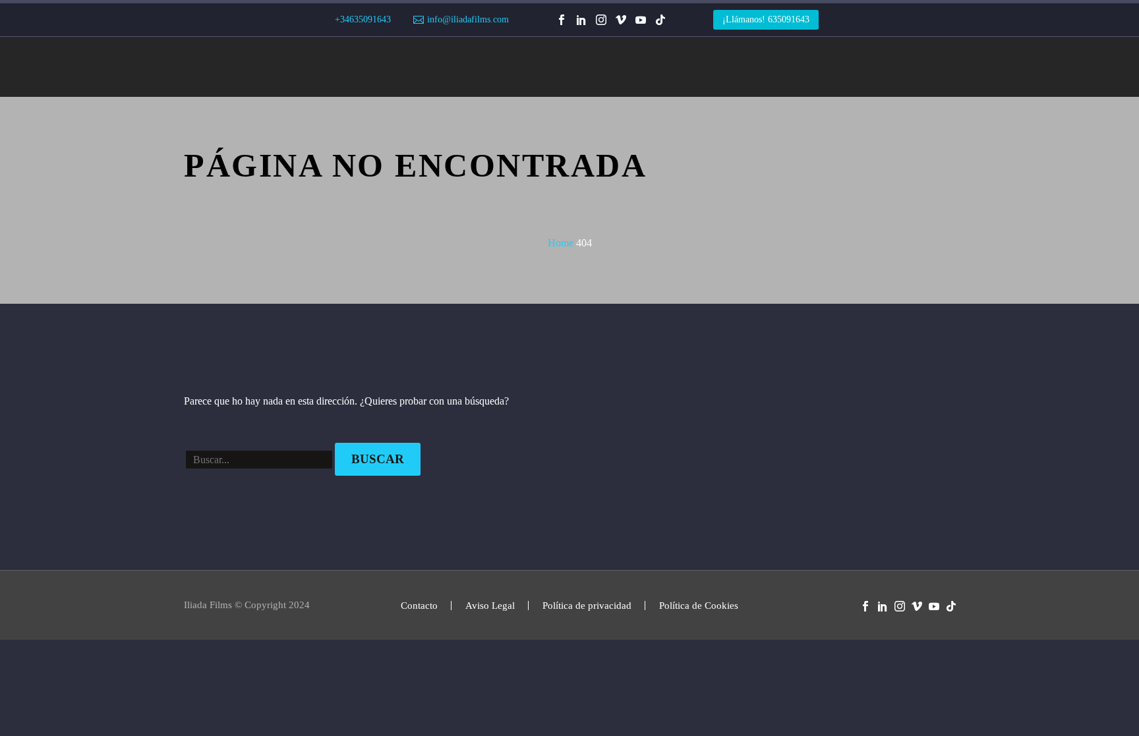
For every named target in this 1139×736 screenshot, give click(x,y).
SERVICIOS (262, 67)
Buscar (377, 459)
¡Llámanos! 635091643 (765, 19)
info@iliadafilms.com (468, 19)
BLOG (691, 67)
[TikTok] (660, 19)
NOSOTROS (629, 67)
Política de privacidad (586, 606)
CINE (394, 67)
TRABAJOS (334, 67)
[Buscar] (957, 67)
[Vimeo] (621, 19)
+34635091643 (363, 19)
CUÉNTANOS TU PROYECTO (867, 67)
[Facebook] (561, 19)
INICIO (198, 67)
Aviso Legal (490, 606)
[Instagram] (601, 19)
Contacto (419, 606)
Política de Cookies (698, 606)
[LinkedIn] (581, 19)
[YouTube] (641, 19)
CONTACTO (754, 67)
